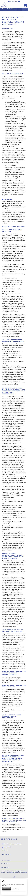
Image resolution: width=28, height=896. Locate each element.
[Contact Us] (19, 1)
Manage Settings (15, 888)
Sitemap (3, 872)
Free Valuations (5, 867)
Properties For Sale (5, 860)
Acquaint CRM (23, 872)
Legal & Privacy (21, 871)
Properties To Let (5, 863)
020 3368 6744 (13, 1)
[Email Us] (18, 1)
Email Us (6, 850)
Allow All (6, 889)
